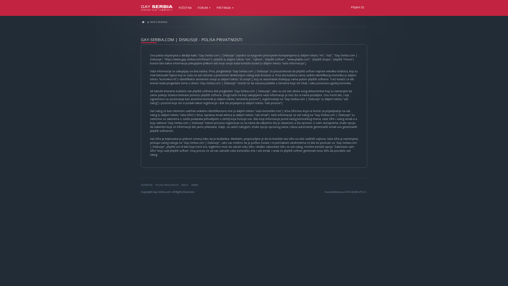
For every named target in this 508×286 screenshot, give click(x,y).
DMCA (184, 185)
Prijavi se (357, 7)
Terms (194, 185)
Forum (203, 8)
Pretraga (224, 8)
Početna (185, 8)
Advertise (147, 185)
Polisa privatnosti (167, 185)
